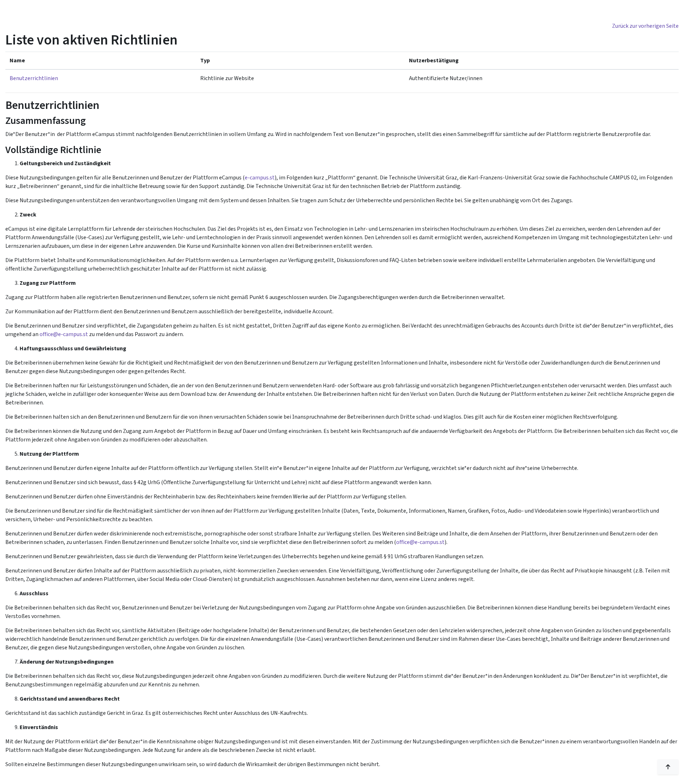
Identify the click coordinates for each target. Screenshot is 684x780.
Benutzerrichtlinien (34, 78)
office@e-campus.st (64, 334)
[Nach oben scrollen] (668, 766)
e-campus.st (260, 178)
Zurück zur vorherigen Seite (645, 26)
